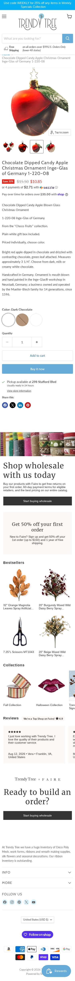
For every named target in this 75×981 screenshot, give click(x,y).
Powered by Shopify (37, 973)
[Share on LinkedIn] (20, 405)
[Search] (67, 38)
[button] (37, 187)
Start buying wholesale (37, 501)
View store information (19, 391)
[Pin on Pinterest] (28, 405)
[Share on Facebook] (5, 405)
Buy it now (37, 369)
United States (35, 919)
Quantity (7, 333)
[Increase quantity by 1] (37, 342)
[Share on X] (13, 405)
